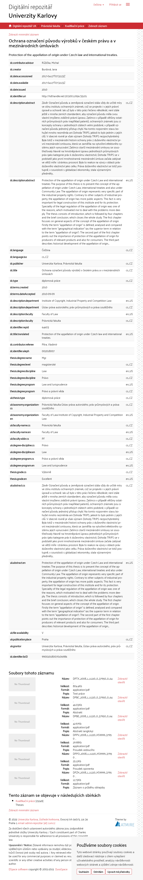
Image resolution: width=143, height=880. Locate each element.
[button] (99, 4)
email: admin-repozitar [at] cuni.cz (36, 822)
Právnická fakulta (50, 25)
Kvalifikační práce (74, 25)
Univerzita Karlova (28, 819)
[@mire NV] (124, 823)
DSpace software (18, 869)
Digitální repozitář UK (24, 25)
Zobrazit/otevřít (123, 680)
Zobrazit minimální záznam (24, 34)
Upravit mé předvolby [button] (118, 871)
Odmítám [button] (98, 871)
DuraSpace (61, 869)
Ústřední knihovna (49, 819)
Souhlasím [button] (84, 871)
